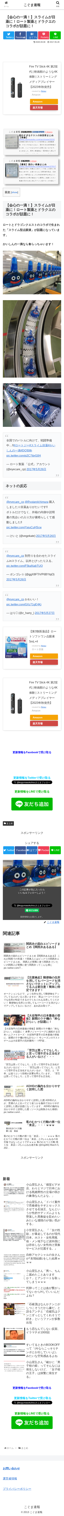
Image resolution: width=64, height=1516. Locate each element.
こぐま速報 (32, 5)
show (14, 192)
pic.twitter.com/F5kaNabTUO (24, 565)
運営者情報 (10, 1478)
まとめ (9, 823)
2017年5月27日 (45, 612)
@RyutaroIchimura (36, 501)
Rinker (43, 91)
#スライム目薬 (38, 445)
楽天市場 (38, 107)
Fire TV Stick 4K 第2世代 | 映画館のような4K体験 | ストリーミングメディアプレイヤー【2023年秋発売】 (43, 76)
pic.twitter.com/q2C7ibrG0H (23, 455)
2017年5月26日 (36, 469)
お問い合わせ (11, 1468)
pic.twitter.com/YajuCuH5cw (24, 527)
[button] (57, 771)
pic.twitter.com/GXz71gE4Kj (23, 604)
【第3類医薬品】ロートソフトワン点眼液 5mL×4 (42, 636)
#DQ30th (26, 450)
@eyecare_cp (15, 501)
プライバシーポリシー (17, 1488)
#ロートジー (21, 445)
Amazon (37, 101)
